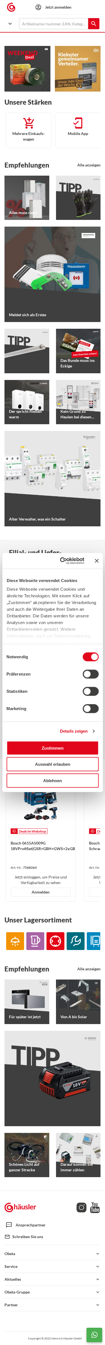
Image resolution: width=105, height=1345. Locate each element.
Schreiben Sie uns (27, 1236)
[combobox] (53, 23)
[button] (52, 1253)
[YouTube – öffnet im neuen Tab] (94, 1211)
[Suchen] (93, 23)
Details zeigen (74, 731)
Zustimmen (53, 747)
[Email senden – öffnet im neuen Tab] (7, 1237)
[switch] (91, 673)
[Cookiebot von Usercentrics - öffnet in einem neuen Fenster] (62, 560)
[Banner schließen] (97, 561)
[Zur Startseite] (13, 7)
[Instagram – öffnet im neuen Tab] (81, 1211)
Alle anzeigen (89, 165)
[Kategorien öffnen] (10, 23)
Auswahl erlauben (52, 764)
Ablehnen (52, 780)
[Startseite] (20, 1208)
